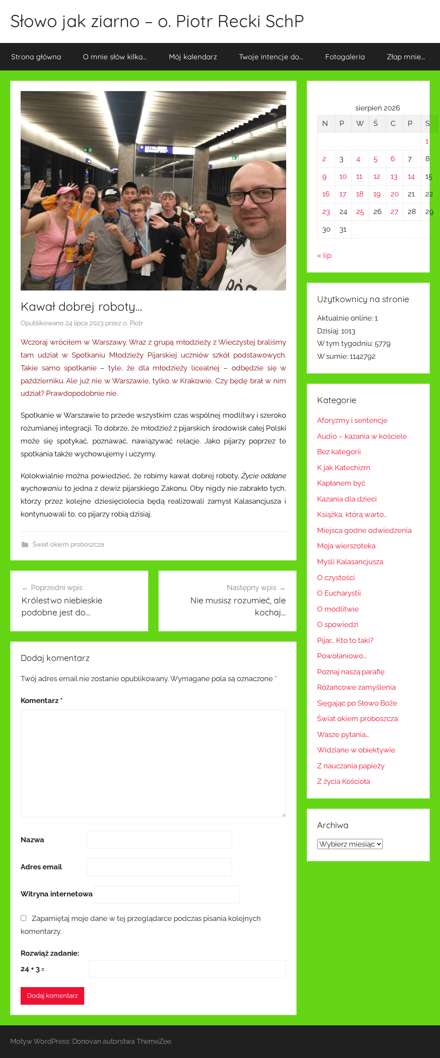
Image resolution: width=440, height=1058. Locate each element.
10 (343, 176)
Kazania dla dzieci (347, 499)
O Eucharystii (339, 593)
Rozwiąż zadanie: (50, 953)
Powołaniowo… (342, 655)
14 (411, 176)
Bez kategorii (339, 451)
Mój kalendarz (193, 56)
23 (326, 211)
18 (360, 194)
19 (377, 194)
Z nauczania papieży (351, 765)
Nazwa (32, 839)
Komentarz (42, 700)
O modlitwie (338, 609)
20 (395, 194)
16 (326, 194)
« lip (324, 255)
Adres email (41, 866)
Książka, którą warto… (352, 514)
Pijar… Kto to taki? (345, 640)
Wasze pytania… (343, 734)
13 (394, 176)
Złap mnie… (406, 56)
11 (359, 176)
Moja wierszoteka (346, 545)
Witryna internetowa (57, 894)
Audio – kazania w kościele (362, 436)
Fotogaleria (345, 56)
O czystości (336, 577)
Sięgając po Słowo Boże (357, 703)
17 (342, 194)
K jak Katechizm (343, 467)
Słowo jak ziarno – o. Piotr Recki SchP (157, 20)
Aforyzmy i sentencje (352, 420)
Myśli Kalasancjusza (350, 561)
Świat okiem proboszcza (68, 544)
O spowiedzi (337, 624)
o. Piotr (133, 323)
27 (394, 211)
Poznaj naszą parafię (351, 671)
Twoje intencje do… (271, 56)
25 (360, 211)
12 (376, 176)
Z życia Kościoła (343, 781)
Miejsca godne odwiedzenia (364, 530)
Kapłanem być (341, 483)
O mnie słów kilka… (115, 56)
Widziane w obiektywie (356, 750)
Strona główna (36, 56)
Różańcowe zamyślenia (356, 687)
